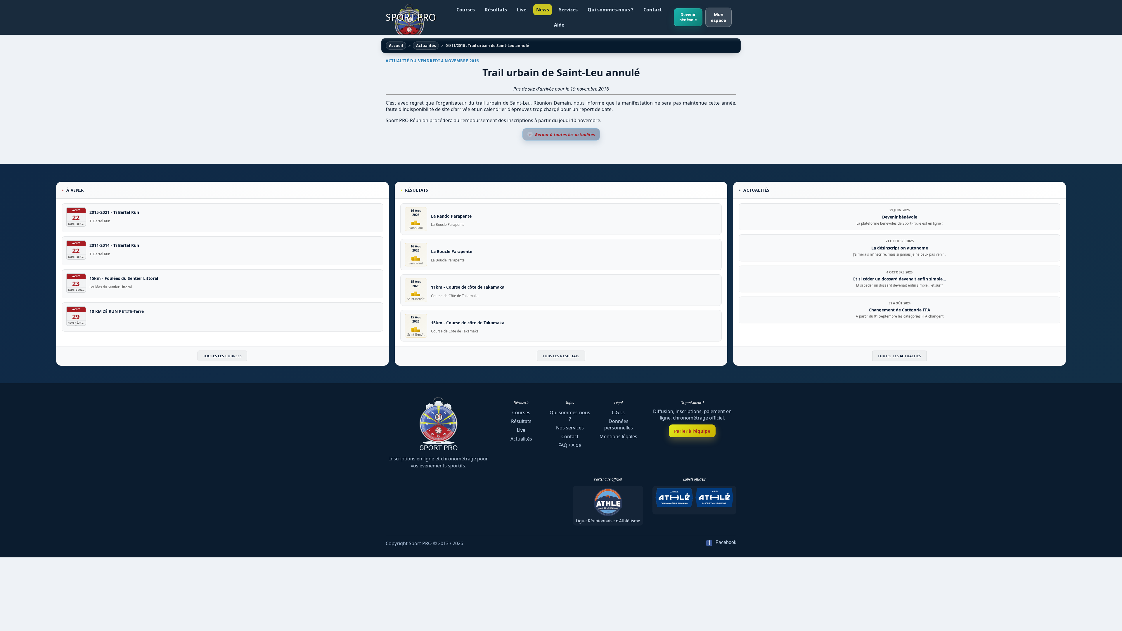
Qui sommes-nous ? (610, 9)
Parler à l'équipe (692, 431)
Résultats (496, 9)
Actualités (521, 439)
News (542, 9)
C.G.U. (618, 412)
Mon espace (718, 17)
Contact (652, 9)
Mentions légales (618, 436)
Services (568, 9)
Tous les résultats (560, 355)
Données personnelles (618, 424)
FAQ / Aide (569, 445)
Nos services (570, 427)
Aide (559, 25)
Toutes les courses (222, 355)
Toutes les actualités (900, 355)
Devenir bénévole (688, 17)
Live (521, 9)
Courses (465, 9)
